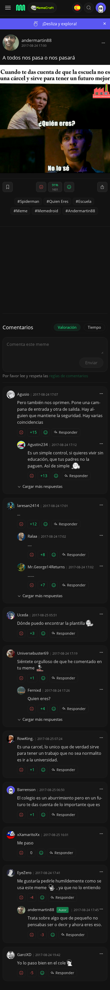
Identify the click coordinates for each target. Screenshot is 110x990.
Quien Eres (58, 201)
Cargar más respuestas (42, 486)
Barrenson (26, 789)
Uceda (22, 614)
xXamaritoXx (28, 834)
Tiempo (94, 327)
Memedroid (47, 210)
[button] (89, 8)
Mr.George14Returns (46, 566)
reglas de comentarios (68, 375)
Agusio (23, 394)
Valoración (67, 327)
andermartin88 (36, 40)
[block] (103, 43)
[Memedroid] (20, 8)
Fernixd (34, 690)
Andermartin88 (81, 210)
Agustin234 (38, 444)
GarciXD (24, 954)
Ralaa (32, 536)
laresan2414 (28, 505)
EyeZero (24, 872)
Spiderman (29, 201)
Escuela (84, 201)
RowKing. (25, 738)
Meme (21, 210)
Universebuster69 (33, 653)
